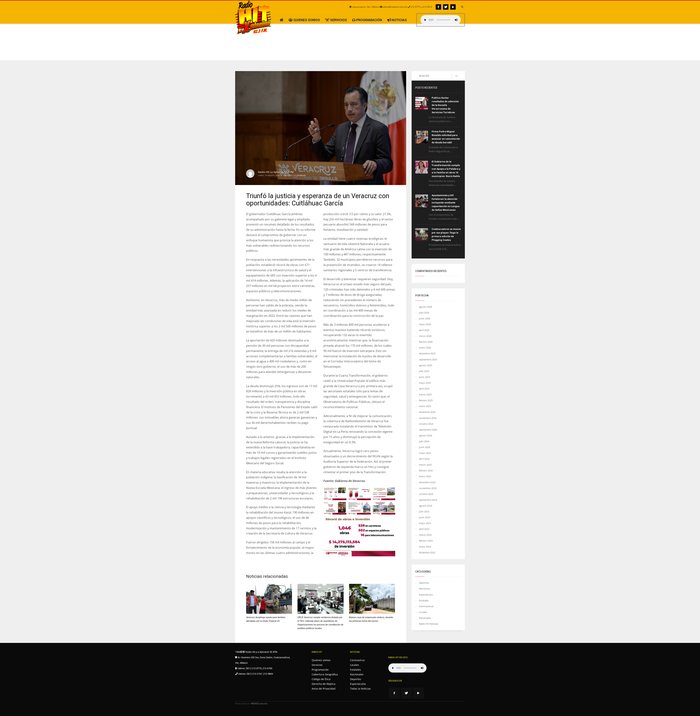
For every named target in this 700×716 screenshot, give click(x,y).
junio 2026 (424, 318)
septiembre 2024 (428, 429)
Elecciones (424, 588)
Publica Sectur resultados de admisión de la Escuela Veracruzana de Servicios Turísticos (445, 105)
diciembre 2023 (427, 482)
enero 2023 (425, 546)
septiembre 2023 (428, 499)
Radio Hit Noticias (428, 623)
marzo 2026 (425, 336)
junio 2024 (424, 447)
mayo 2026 (425, 324)
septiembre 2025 (428, 359)
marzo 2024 (425, 464)
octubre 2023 (426, 494)
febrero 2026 (426, 341)
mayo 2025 (425, 382)
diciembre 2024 (427, 412)
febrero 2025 (426, 400)
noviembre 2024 (427, 418)
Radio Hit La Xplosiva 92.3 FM (276, 172)
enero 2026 (425, 347)
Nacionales (425, 618)
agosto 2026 (425, 306)
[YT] (453, 7)
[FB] (438, 7)
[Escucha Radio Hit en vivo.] (440, 19)
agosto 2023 (425, 505)
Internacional (426, 606)
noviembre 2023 (427, 488)
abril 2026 (424, 330)
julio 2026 (424, 312)
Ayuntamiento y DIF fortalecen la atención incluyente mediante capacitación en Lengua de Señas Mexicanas (446, 202)
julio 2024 (424, 441)
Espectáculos (426, 594)
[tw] (445, 7)
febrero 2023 (426, 540)
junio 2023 (424, 517)
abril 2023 (424, 529)
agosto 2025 (425, 365)
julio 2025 (424, 371)
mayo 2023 (425, 523)
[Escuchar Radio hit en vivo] (407, 668)
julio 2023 (424, 511)
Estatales (301, 175)
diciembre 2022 (427, 552)
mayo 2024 (425, 453)
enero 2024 (425, 476)
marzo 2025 (425, 394)
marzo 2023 (425, 534)
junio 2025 (424, 377)
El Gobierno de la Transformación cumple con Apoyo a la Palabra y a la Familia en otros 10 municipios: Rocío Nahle (446, 169)
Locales (423, 612)
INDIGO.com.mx (259, 703)
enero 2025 (425, 406)
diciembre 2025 (427, 353)
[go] (456, 76)
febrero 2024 (426, 470)
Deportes (424, 582)
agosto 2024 (425, 435)
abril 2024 (424, 458)
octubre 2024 (426, 423)
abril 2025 (424, 388)
